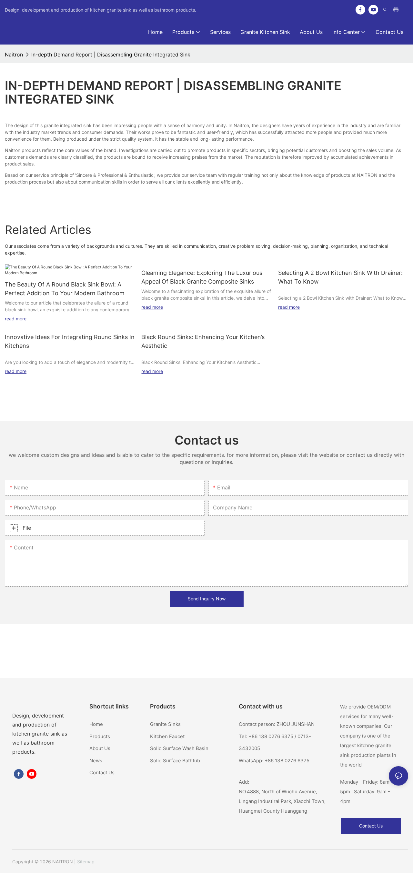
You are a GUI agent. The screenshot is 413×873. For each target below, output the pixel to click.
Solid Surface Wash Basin (179, 748)
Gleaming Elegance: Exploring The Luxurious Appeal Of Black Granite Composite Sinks (201, 277)
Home (96, 724)
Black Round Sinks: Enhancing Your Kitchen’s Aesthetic (203, 341)
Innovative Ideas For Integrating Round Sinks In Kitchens (70, 341)
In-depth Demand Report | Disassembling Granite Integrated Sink (110, 54)
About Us (99, 748)
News (95, 761)
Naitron (14, 54)
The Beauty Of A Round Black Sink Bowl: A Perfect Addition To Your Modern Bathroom (65, 288)
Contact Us (102, 772)
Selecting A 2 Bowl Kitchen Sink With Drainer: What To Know (340, 277)
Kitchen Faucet (167, 736)
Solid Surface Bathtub (175, 761)
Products (99, 736)
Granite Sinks (165, 724)
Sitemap (86, 861)
